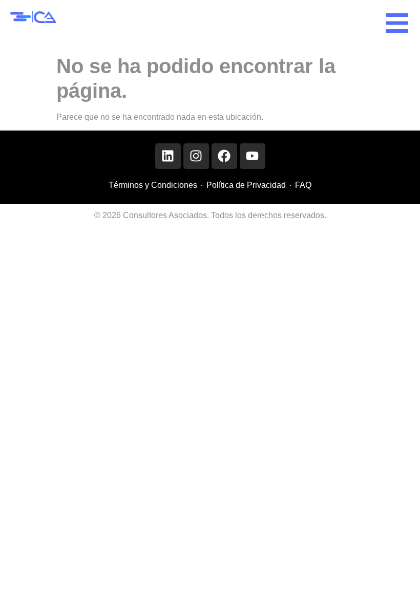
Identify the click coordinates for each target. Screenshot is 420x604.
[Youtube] (252, 156)
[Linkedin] (168, 156)
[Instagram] (196, 156)
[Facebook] (224, 156)
